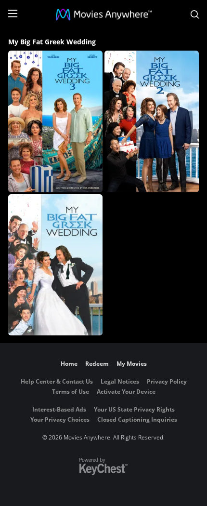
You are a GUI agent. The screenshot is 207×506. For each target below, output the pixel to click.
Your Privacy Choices (60, 419)
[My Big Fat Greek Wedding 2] (151, 121)
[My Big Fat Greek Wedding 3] (55, 121)
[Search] (194, 14)
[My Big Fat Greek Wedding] (55, 265)
